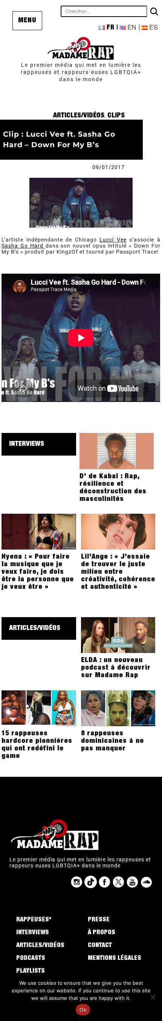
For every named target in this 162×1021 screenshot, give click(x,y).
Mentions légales (114, 959)
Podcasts (30, 959)
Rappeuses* (33, 920)
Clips (116, 115)
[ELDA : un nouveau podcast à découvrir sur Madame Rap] (118, 634)
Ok (82, 1010)
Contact (100, 946)
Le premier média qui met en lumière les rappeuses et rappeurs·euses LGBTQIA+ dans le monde (81, 72)
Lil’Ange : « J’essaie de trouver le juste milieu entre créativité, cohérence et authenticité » (118, 572)
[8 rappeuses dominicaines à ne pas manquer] (118, 708)
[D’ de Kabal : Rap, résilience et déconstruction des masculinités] (116, 451)
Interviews (26, 444)
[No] (152, 997)
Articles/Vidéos (78, 115)
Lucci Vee (112, 240)
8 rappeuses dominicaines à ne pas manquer (112, 741)
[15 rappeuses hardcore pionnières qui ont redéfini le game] (39, 708)
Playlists (30, 972)
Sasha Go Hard (23, 246)
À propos (101, 933)
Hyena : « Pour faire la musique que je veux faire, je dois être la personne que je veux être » (38, 572)
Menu (27, 20)
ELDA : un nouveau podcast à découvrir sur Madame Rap (116, 668)
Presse (99, 920)
